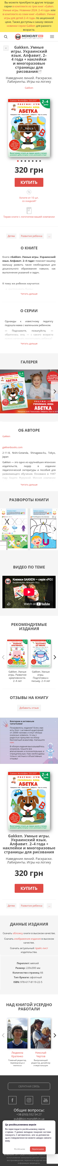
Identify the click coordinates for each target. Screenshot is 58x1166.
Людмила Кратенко (17, 1054)
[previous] (3, 657)
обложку (18, 933)
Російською (19, 1149)
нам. (12, 742)
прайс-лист (41, 948)
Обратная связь (29, 1086)
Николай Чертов (40, 1054)
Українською (38, 1149)
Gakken (29, 87)
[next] (54, 657)
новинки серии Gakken (21, 26)
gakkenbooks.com (12, 447)
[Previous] (3, 391)
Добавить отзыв (29, 707)
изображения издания (27, 938)
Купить (29, 182)
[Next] (54, 391)
